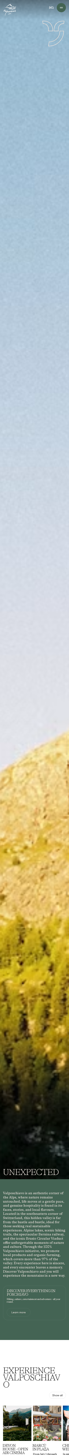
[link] (18, 1312)
